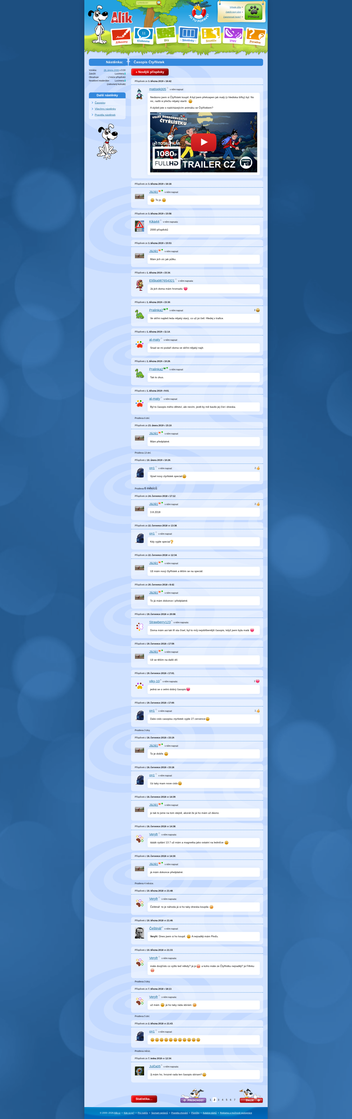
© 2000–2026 (110, 1113)
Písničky (195, 1113)
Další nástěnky (107, 95)
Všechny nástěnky (105, 108)
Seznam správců (159, 1113)
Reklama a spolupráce (236, 1113)
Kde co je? (129, 1113)
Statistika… (144, 1099)
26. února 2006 (111, 70)
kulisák (121, 84)
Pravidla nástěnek (105, 114)
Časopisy (100, 102)
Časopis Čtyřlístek (149, 62)
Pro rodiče (143, 1113)
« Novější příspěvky (150, 72)
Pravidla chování (179, 1113)
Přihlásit (253, 16)
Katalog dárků (210, 1113)
